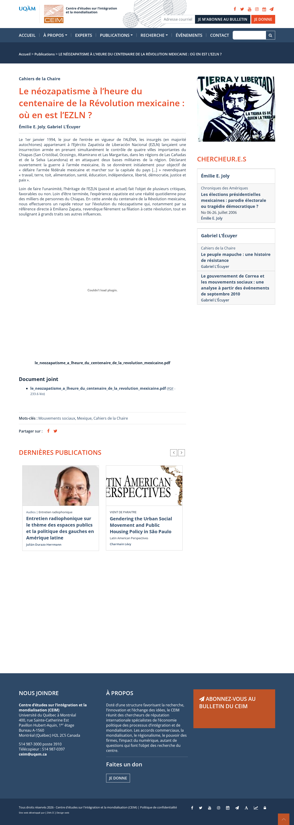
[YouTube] (249, 9)
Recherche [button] (152, 35)
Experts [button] (83, 35)
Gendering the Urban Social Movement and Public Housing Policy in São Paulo (141, 525)
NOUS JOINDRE (39, 693)
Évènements (189, 35)
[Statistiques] (256, 808)
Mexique (84, 418)
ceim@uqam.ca (33, 754)
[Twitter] (242, 9)
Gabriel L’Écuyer (63, 126)
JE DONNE (263, 19)
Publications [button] (115, 35)
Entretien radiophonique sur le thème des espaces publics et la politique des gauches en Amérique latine (60, 528)
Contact (219, 35)
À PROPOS (119, 693)
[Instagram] (256, 9)
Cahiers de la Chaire (39, 78)
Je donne (118, 778)
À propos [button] (53, 35)
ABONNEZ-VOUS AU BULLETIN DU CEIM (227, 702)
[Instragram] (218, 808)
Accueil (27, 35)
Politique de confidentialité (158, 807)
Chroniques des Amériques (224, 188)
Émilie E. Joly (32, 126)
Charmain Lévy (120, 544)
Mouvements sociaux (56, 418)
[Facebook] (234, 9)
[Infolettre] (271, 9)
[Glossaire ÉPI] (246, 808)
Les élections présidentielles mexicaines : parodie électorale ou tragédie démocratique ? (233, 200)
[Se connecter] (265, 808)
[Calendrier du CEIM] (264, 9)
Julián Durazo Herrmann (43, 544)
